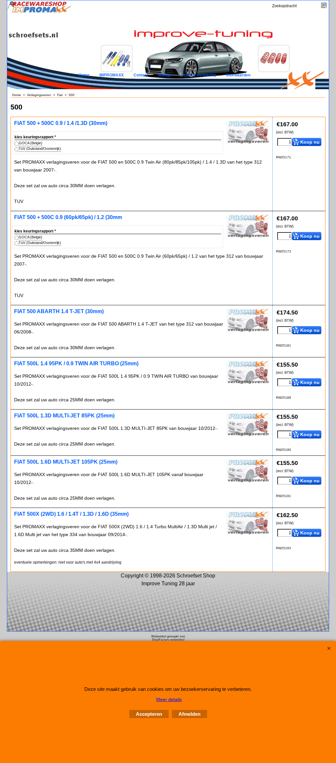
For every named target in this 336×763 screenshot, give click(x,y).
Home (84, 75)
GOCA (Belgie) (30, 143)
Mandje (165, 75)
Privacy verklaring (198, 75)
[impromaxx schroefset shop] (39, 12)
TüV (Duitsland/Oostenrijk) (40, 149)
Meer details (169, 699)
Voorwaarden (238, 75)
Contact (141, 75)
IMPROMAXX (111, 75)
